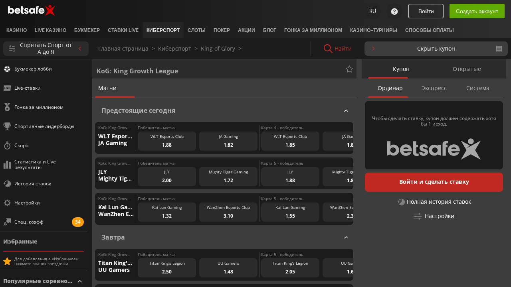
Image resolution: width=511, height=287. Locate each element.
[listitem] (16, 30)
